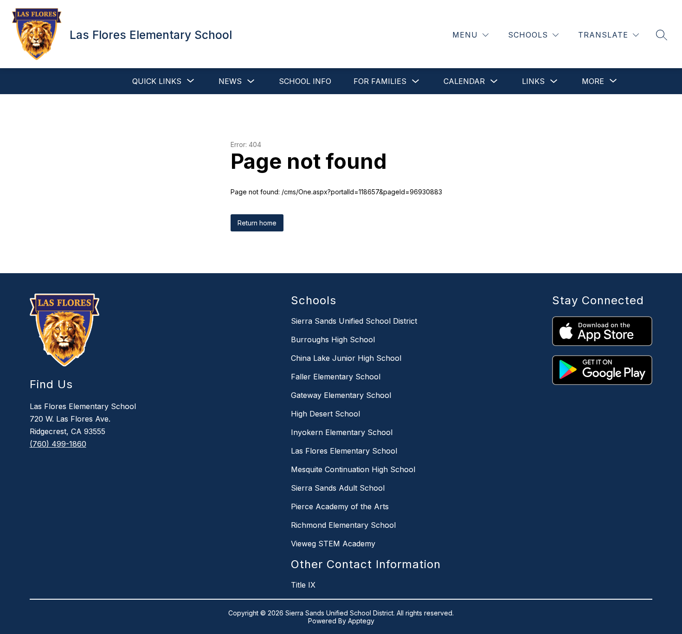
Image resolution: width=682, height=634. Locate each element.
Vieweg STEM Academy (333, 543)
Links (533, 81)
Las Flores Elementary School (344, 450)
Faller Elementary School (335, 376)
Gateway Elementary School (341, 395)
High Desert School (325, 413)
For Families (380, 81)
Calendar (464, 81)
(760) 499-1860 (58, 443)
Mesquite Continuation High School (353, 469)
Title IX (303, 584)
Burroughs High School (333, 339)
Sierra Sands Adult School (338, 488)
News (230, 81)
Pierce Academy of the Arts (340, 506)
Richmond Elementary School (343, 525)
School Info (305, 81)
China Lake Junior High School (346, 358)
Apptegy (361, 621)
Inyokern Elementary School (341, 432)
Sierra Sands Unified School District (354, 321)
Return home (257, 223)
